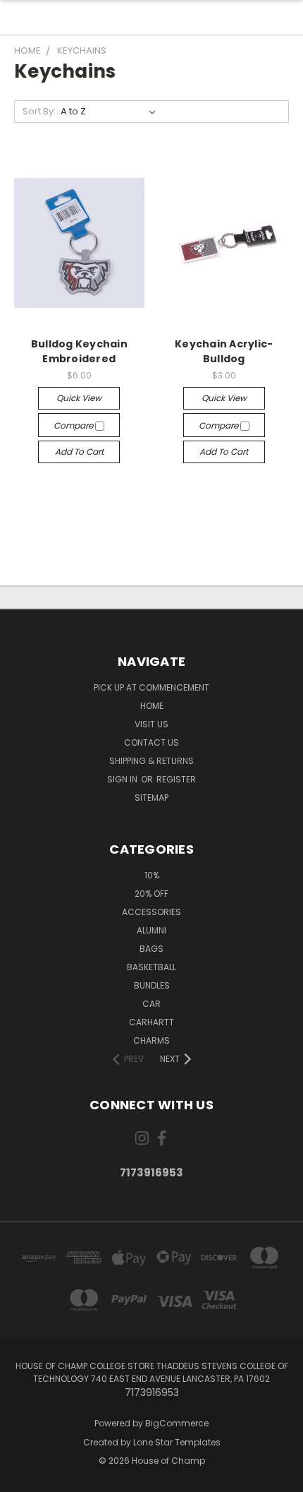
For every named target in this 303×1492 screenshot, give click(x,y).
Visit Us (151, 724)
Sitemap (151, 798)
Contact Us (151, 742)
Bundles (152, 985)
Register (176, 779)
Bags (151, 949)
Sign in (123, 779)
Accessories (151, 912)
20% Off (151, 894)
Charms (151, 1040)
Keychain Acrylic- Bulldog (224, 351)
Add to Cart (79, 452)
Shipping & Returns (151, 761)
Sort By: (39, 111)
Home (151, 706)
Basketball (151, 967)
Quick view (78, 398)
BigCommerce (177, 1423)
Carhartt (151, 1022)
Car (151, 1004)
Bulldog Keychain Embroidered (79, 351)
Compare (74, 425)
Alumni (151, 930)
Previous (22, 1478)
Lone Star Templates (177, 1442)
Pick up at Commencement (151, 687)
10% (151, 875)
